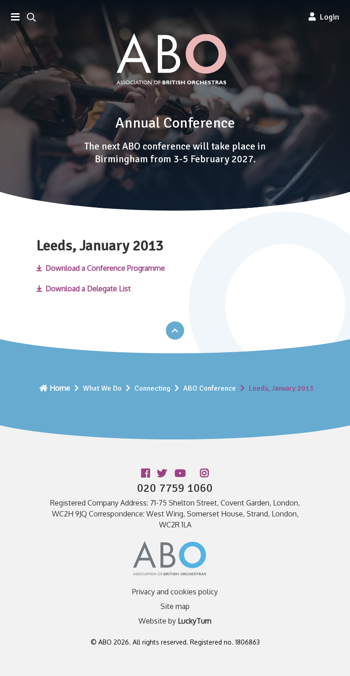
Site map (175, 606)
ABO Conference (209, 388)
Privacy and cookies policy (175, 591)
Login (327, 17)
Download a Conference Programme (105, 268)
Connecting (152, 388)
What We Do (102, 388)
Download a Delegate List (88, 288)
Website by (175, 620)
